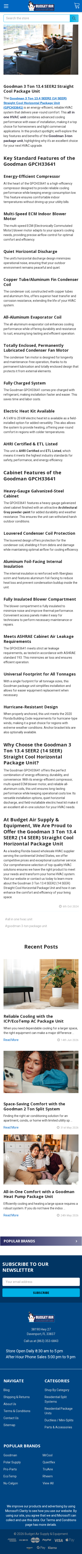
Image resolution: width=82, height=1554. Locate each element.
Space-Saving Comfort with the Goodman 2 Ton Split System (34, 1106)
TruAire (48, 1469)
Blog (6, 1390)
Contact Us (11, 1418)
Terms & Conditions (16, 1411)
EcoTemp (10, 1476)
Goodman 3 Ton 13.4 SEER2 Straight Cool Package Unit (38, 89)
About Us (9, 1404)
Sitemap (9, 1425)
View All (48, 1483)
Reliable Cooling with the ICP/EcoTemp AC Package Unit (33, 1019)
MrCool (47, 1455)
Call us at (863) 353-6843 (41, 1341)
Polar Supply (12, 1462)
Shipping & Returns (16, 1397)
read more (11, 1040)
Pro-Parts (10, 1469)
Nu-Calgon (10, 1483)
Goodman (10, 1455)
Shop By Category (57, 1390)
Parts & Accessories (58, 1427)
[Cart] (77, 6)
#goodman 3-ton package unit (26, 926)
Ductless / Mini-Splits (59, 1420)
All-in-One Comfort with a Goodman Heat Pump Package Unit (38, 1194)
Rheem (48, 1476)
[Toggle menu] (6, 6)
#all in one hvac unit (18, 919)
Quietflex (49, 1462)
